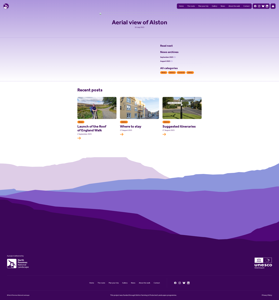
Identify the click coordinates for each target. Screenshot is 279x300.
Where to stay (130, 126)
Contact (246, 6)
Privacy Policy (267, 295)
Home (181, 6)
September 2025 (166, 57)
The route (191, 6)
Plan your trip (203, 6)
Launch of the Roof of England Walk (91, 128)
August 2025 (165, 61)
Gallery (214, 6)
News (223, 6)
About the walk (234, 6)
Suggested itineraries (179, 126)
